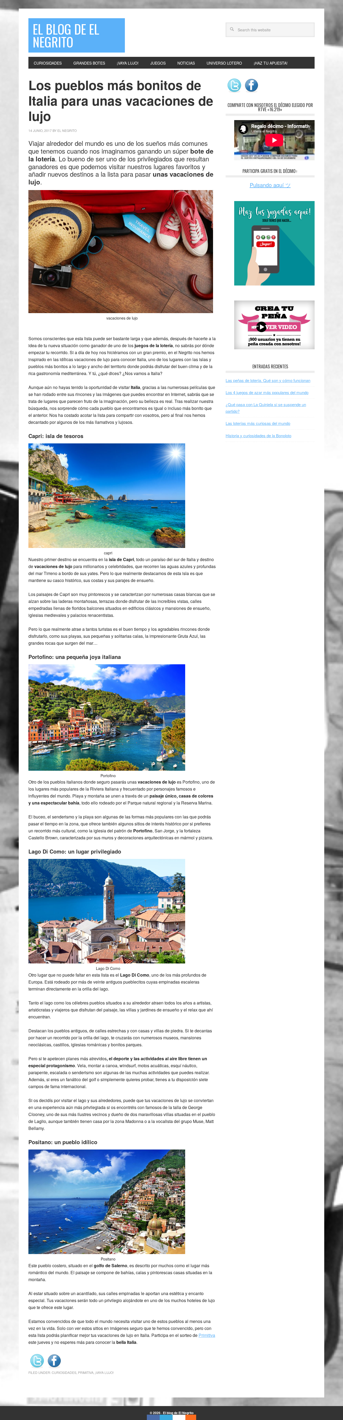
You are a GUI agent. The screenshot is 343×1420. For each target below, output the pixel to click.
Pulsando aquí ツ (270, 185)
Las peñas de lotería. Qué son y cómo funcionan (268, 380)
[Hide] (193, 1417)
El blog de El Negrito (66, 35)
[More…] (188, 1417)
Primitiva (207, 1335)
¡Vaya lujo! (104, 1372)
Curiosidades (64, 1372)
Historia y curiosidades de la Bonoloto (258, 435)
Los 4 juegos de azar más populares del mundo (267, 392)
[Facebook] (153, 1417)
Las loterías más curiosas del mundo (258, 423)
